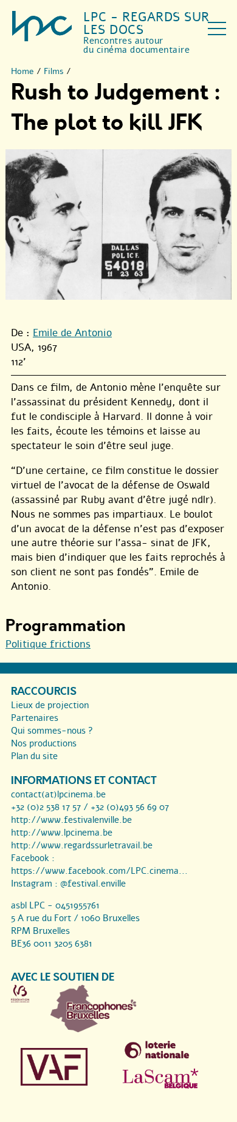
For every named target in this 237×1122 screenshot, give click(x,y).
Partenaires (34, 718)
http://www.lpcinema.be (61, 832)
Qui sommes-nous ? (52, 731)
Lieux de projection (50, 705)
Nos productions (44, 743)
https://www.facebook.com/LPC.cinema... (99, 871)
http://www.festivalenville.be (71, 820)
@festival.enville (93, 883)
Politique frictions (48, 644)
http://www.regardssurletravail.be (82, 845)
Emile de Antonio (72, 333)
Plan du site (34, 756)
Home (22, 71)
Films (54, 71)
